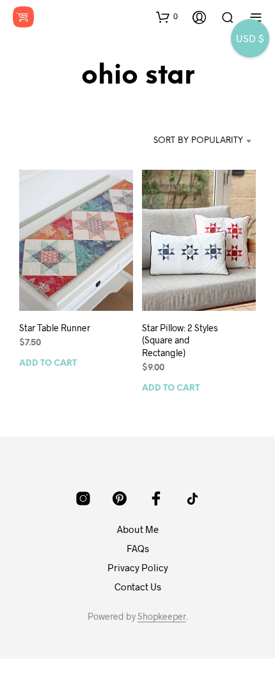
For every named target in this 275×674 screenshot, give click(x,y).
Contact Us (137, 586)
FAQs (138, 548)
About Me (138, 529)
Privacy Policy (137, 567)
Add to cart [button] (48, 363)
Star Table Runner (54, 327)
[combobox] (197, 141)
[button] (167, 16)
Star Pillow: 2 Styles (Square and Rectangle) (180, 339)
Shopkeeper (162, 616)
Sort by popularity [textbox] (198, 141)
